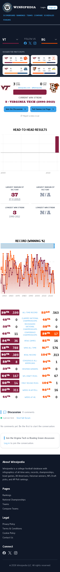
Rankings (7, 495)
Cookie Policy (9, 533)
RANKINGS (20, 15)
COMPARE (38, 15)
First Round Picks (30, 383)
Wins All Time (30, 348)
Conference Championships (30, 333)
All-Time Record (30, 312)
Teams (6, 504)
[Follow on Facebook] (25, 43)
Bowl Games (30, 340)
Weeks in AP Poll (30, 390)
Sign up (52, 7)
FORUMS (7, 20)
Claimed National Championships (30, 319)
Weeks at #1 (30, 397)
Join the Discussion (14, 109)
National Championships (14, 499)
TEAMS (30, 15)
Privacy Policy (9, 524)
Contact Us (8, 537)
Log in (7, 443)
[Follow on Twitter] (30, 43)
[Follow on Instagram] (34, 43)
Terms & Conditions (12, 528)
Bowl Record (30, 355)
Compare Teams (10, 508)
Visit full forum (23, 417)
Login (43, 7)
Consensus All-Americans (30, 361)
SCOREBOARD (9, 15)
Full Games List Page (41, 109)
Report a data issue (31, 116)
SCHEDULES (49, 15)
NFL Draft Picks (30, 376)
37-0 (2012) (14, 199)
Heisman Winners (30, 369)
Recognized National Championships (30, 326)
